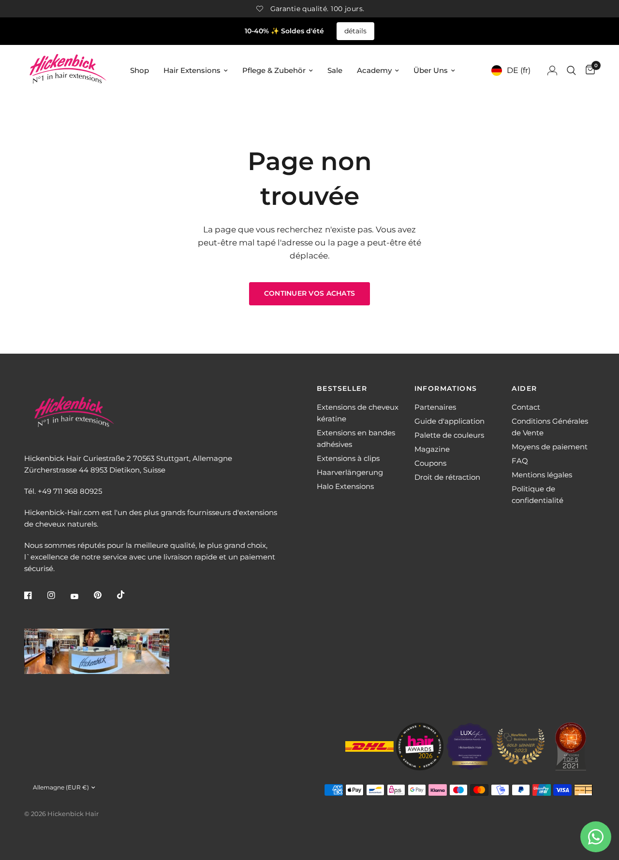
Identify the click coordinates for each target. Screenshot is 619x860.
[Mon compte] (552, 70)
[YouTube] (81, 596)
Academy (374, 70)
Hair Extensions (192, 70)
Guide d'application (449, 421)
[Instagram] (58, 595)
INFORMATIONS (445, 388)
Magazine (432, 449)
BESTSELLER (342, 388)
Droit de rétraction (447, 477)
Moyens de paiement (550, 446)
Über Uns (430, 70)
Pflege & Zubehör (274, 70)
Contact (526, 407)
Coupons (430, 463)
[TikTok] (127, 594)
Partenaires (435, 407)
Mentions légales (542, 474)
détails (355, 31)
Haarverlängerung (350, 472)
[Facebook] (34, 595)
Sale (334, 70)
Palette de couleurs (449, 435)
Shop (139, 70)
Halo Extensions (345, 486)
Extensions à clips (348, 458)
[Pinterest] (104, 595)
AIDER (524, 388)
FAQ (520, 460)
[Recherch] (571, 70)
